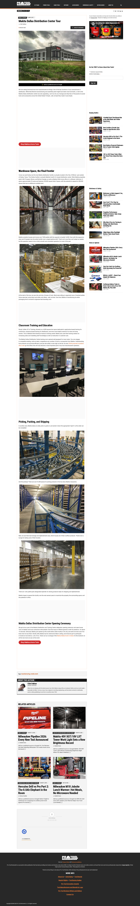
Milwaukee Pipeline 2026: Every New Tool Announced (33, 738)
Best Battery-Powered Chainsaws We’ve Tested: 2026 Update (113, 146)
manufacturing (25, 674)
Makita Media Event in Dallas (65, 636)
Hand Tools (57, 5)
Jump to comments (79, 27)
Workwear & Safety (88, 5)
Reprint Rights (63, 880)
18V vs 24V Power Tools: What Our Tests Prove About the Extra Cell (112, 156)
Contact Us (70, 894)
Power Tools (46, 5)
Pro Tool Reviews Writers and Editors (70, 891)
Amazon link (94, 17)
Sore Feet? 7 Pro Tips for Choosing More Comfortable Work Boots (111, 204)
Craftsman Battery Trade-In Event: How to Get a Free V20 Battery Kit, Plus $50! (112, 286)
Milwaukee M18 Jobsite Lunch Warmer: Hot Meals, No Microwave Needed (67, 790)
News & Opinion (22, 17)
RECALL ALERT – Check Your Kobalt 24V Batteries (112, 276)
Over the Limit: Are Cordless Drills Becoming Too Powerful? (112, 267)
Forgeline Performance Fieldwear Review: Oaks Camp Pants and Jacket (112, 214)
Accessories (75, 5)
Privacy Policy (65, 862)
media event (34, 674)
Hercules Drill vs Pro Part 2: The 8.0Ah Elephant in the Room (33, 790)
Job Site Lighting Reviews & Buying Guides (63, 733)
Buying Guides (101, 5)
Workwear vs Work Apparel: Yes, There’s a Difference (113, 194)
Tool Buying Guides (75, 880)
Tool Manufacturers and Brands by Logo (70, 887)
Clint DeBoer (23, 24)
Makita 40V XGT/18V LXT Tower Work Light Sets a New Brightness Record (69, 740)
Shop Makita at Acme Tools (30, 144)
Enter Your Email (94, 74)
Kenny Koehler (23, 796)
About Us (110, 5)
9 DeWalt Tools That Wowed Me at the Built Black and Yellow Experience (112, 119)
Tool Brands (78, 877)
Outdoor (66, 5)
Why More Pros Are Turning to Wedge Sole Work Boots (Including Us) (112, 224)
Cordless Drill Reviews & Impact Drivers (28, 783)
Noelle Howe (23, 742)
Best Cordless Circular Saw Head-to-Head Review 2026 (111, 128)
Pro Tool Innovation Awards (70, 884)
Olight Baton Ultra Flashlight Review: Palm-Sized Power (111, 233)
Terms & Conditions (76, 862)
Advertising (69, 877)
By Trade (37, 5)
